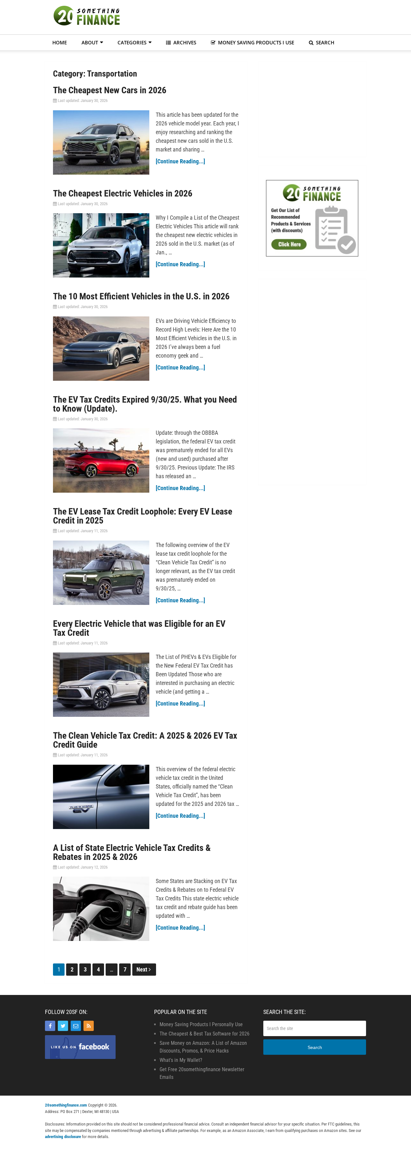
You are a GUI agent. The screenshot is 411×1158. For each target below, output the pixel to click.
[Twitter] (63, 1026)
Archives (184, 42)
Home (59, 42)
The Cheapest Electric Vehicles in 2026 (122, 193)
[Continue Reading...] (180, 161)
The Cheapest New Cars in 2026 (109, 90)
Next (142, 969)
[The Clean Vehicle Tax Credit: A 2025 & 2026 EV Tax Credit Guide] (101, 797)
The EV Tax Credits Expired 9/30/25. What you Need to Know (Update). (145, 404)
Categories (132, 42)
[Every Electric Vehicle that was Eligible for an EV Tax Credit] (101, 684)
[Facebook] (50, 1026)
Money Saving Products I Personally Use (201, 1024)
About (90, 42)
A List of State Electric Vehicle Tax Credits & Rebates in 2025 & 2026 (132, 852)
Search (324, 42)
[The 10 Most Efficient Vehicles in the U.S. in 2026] (101, 348)
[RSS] (88, 1026)
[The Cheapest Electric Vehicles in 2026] (101, 245)
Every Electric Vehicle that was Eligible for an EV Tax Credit (139, 628)
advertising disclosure (63, 1136)
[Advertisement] (249, 16)
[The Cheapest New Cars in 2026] (101, 142)
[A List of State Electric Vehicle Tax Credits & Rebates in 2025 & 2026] (101, 909)
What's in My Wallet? (181, 1060)
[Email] (76, 1026)
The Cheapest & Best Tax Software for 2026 (204, 1034)
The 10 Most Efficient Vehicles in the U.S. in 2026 (141, 296)
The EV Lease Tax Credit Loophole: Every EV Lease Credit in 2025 (142, 516)
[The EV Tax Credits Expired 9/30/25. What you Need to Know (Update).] (101, 460)
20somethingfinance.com (66, 1105)
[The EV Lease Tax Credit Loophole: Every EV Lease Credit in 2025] (101, 573)
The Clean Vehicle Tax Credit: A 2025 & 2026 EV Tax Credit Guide (145, 740)
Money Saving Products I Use (255, 42)
